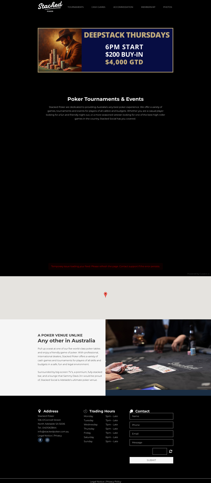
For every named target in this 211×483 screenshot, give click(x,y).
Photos (167, 7)
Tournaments (76, 7)
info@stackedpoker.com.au (53, 431)
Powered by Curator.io (198, 273)
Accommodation (123, 7)
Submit (151, 460)
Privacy (58, 435)
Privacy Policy (113, 481)
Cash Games (98, 7)
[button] (105, 295)
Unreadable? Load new (170, 451)
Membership (148, 7)
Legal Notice (45, 435)
